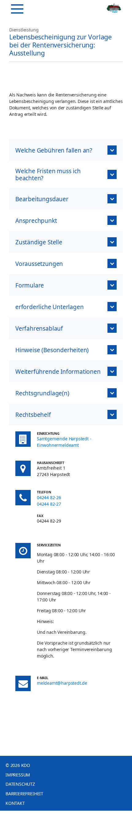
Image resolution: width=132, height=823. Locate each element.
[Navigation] (17, 9)
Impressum (18, 775)
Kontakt (15, 803)
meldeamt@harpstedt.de (62, 683)
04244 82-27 (49, 504)
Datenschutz (20, 784)
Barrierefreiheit (24, 794)
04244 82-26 (49, 497)
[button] (66, 150)
